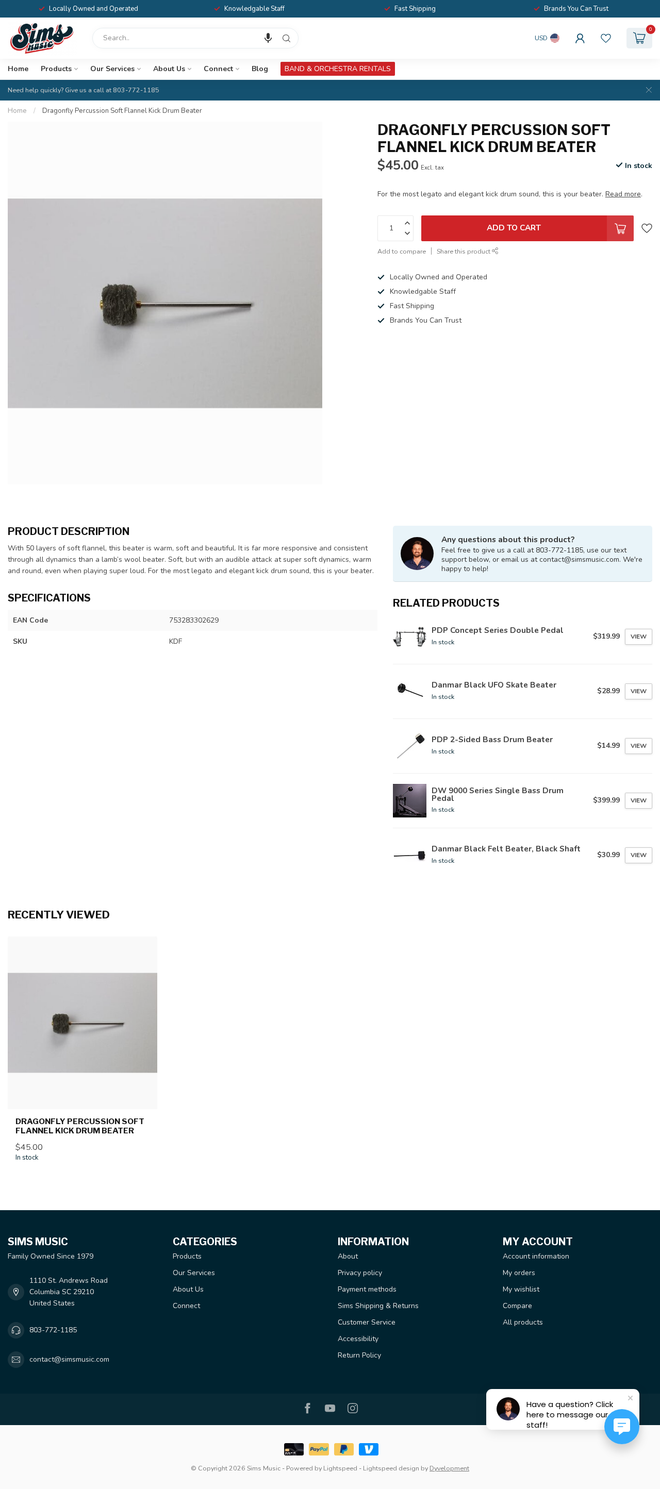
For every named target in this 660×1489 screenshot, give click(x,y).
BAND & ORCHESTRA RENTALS (338, 69)
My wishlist (521, 1289)
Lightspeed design (391, 1468)
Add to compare (401, 251)
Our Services (112, 69)
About (348, 1256)
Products (56, 69)
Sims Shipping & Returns (378, 1306)
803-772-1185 (53, 1330)
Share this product (464, 251)
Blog (260, 69)
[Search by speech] (268, 38)
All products (523, 1322)
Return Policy (359, 1355)
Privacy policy (360, 1273)
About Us (169, 69)
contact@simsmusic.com (69, 1359)
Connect (218, 69)
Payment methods (367, 1289)
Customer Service (366, 1322)
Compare (517, 1306)
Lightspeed (340, 1468)
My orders (519, 1273)
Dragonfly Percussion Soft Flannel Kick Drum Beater (122, 110)
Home (18, 69)
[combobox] (195, 38)
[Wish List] (606, 38)
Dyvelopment (449, 1468)
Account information (536, 1256)
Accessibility (358, 1339)
